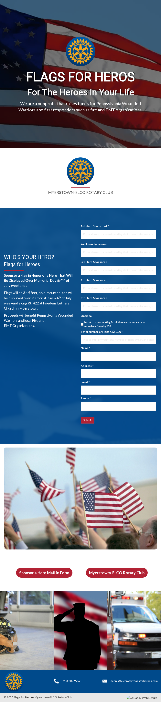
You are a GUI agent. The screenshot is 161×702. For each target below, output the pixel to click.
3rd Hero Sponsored (94, 262)
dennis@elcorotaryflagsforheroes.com (134, 681)
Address (87, 365)
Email (85, 382)
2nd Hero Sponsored (94, 244)
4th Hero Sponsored (94, 280)
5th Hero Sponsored (94, 298)
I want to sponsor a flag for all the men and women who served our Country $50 (114, 324)
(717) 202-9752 (71, 681)
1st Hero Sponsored (95, 226)
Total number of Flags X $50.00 (102, 331)
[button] (44, 572)
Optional (86, 315)
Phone (86, 398)
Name (85, 348)
